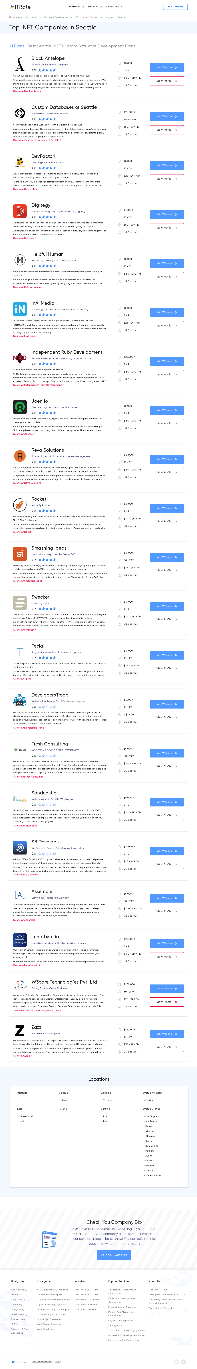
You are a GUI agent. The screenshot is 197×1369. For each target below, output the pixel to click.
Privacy (58, 1362)
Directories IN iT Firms (86, 1309)
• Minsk (63, 1100)
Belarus (63, 1093)
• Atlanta (149, 1131)
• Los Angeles (151, 1116)
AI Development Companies (52, 1290)
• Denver (148, 1126)
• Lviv (104, 1121)
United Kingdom (153, 1093)
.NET (75, 17)
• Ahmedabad (25, 1116)
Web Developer (45, 1329)
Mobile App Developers (50, 1319)
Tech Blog (16, 1305)
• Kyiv (104, 1116)
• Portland (149, 1151)
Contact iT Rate (158, 1290)
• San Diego (150, 1121)
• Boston (148, 1141)
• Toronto (107, 1100)
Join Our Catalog (114, 1255)
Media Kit (16, 1295)
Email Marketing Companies (123, 1340)
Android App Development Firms (126, 1335)
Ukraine (105, 1109)
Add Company (19, 1290)
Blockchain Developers (49, 1295)
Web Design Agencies (49, 1324)
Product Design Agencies (122, 1307)
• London (148, 1100)
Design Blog (17, 1309)
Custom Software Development (52, 17)
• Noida (21, 1121)
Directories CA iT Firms (86, 1300)
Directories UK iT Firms (86, 1295)
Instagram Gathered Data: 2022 (167, 1295)
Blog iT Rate (18, 1300)
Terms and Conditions (42, 1362)
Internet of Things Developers (53, 1309)
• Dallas (148, 1161)
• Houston (149, 1166)
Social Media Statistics (161, 1308)
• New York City (152, 1146)
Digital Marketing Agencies (52, 1305)
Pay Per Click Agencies (120, 1321)
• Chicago (149, 1136)
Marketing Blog (19, 1314)
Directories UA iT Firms (86, 1305)
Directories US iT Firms (86, 1290)
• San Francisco (152, 1176)
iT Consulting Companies (51, 1314)
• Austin (148, 1156)
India (19, 1109)
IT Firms (15, 1324)
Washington (107, 17)
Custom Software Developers (53, 1300)
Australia (22, 1093)
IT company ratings (20, 17)
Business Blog (18, 1319)
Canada (106, 1093)
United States (89, 17)
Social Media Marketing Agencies (126, 1330)
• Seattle (149, 1171)
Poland (63, 1109)
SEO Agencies (116, 1325)
